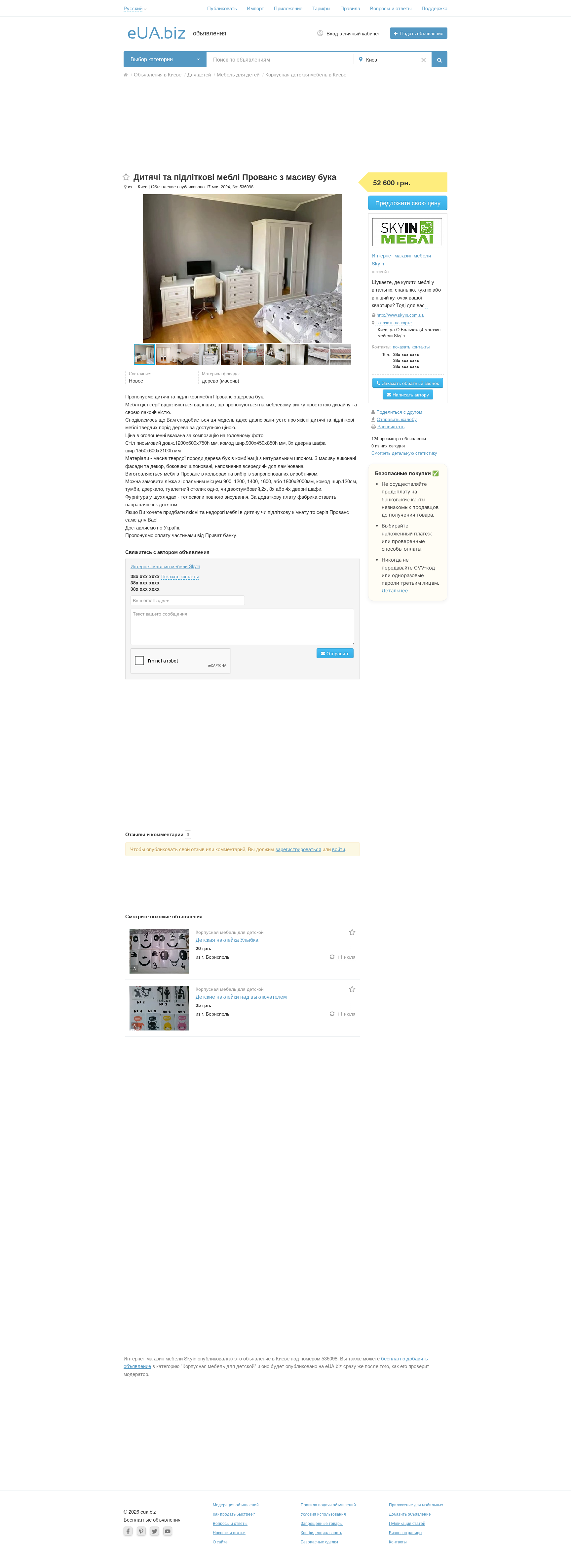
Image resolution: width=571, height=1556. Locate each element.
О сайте (220, 1541)
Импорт (255, 8)
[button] (145, 9)
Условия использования (323, 1514)
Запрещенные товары (322, 1523)
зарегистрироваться (298, 849)
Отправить (337, 653)
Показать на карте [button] (393, 322)
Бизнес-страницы (405, 1532)
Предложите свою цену (407, 203)
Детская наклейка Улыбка (227, 939)
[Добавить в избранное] (126, 177)
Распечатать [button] (390, 426)
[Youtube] (167, 1531)
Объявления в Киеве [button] (157, 74)
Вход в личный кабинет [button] (353, 33)
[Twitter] (154, 1531)
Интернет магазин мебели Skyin (165, 566)
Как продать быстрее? (234, 1514)
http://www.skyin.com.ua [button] (400, 315)
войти (338, 849)
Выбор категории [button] (152, 59)
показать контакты (411, 346)
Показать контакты (180, 576)
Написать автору (410, 394)
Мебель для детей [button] (238, 74)
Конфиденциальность (321, 1532)
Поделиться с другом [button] (399, 411)
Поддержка (434, 8)
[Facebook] (128, 1531)
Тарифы (321, 8)
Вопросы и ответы (391, 8)
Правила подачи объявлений (328, 1504)
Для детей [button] (199, 74)
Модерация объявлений (236, 1504)
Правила (350, 8)
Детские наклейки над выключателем (241, 996)
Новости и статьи (229, 1532)
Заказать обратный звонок (410, 383)
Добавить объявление (410, 1514)
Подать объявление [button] (421, 33)
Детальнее (395, 590)
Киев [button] (371, 59)
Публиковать (222, 8)
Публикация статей (407, 1523)
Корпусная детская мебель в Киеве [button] (305, 74)
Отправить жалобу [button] (397, 419)
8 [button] (134, 968)
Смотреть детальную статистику (404, 453)
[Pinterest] (141, 1531)
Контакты (398, 1541)
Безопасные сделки (319, 1541)
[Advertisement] (285, 126)
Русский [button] (133, 8)
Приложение (288, 8)
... (426, 305)
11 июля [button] (346, 956)
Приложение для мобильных (416, 1504)
